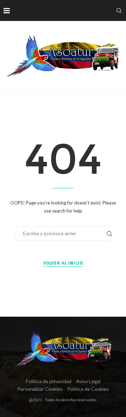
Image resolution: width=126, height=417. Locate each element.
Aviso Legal (88, 381)
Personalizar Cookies (40, 389)
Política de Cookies (88, 389)
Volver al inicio (63, 263)
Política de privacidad (48, 381)
